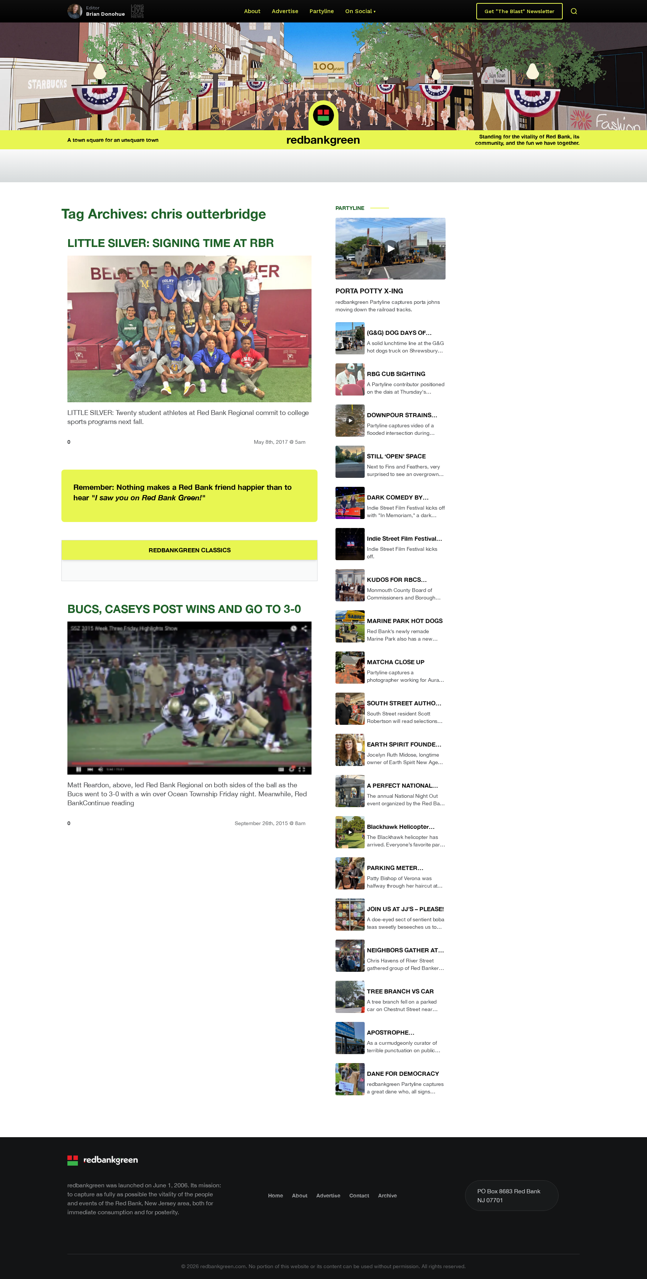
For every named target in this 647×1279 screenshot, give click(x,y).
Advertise (285, 11)
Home (275, 1195)
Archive (387, 1195)
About (252, 11)
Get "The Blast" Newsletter (520, 11)
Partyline (322, 11)
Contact (359, 1195)
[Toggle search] (574, 11)
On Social (358, 11)
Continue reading (108, 803)
